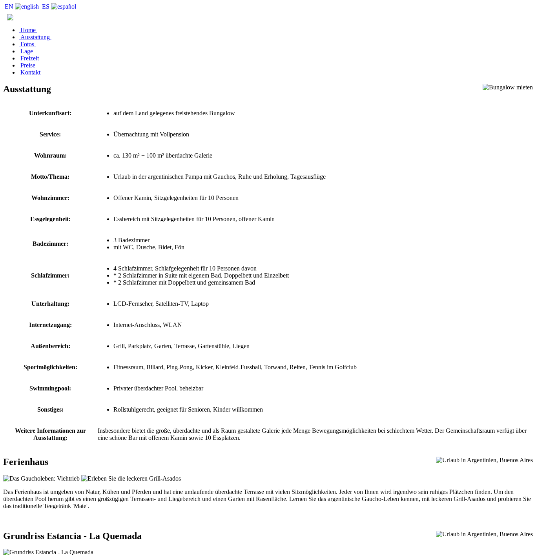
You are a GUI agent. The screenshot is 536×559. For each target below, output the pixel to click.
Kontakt (30, 72)
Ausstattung (35, 37)
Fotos (27, 44)
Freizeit (29, 58)
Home (28, 30)
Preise (28, 65)
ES (45, 6)
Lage (27, 51)
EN (9, 6)
